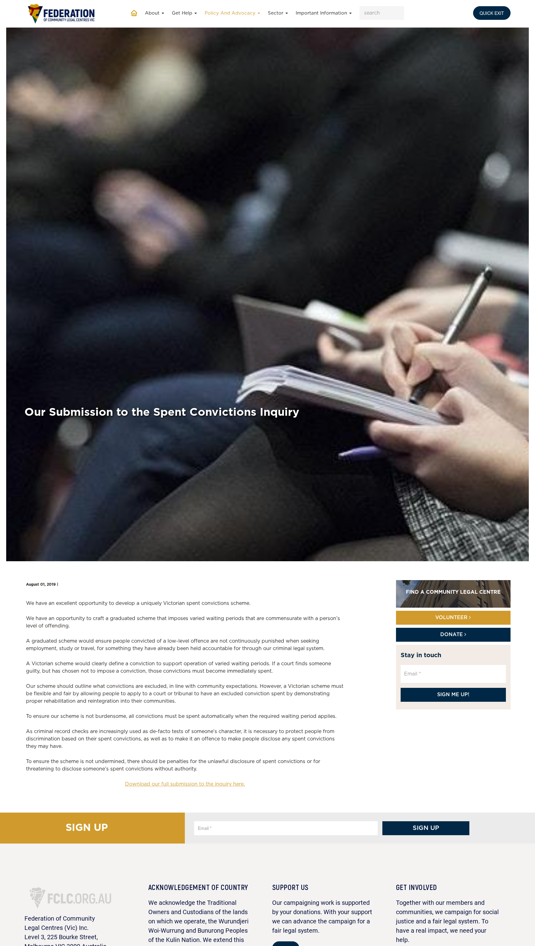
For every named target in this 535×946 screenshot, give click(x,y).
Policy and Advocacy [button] (231, 13)
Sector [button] (276, 13)
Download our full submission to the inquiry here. (185, 784)
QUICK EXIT (492, 13)
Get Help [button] (183, 13)
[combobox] (381, 13)
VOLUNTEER (452, 617)
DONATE (452, 634)
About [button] (153, 13)
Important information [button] (322, 13)
